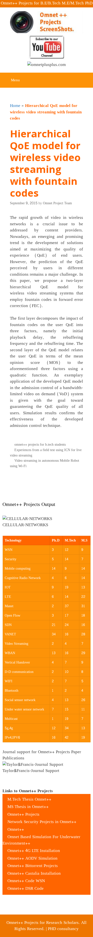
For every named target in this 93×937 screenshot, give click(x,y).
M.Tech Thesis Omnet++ (29, 795)
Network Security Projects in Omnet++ (41, 818)
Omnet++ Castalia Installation (34, 869)
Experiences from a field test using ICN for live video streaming (46, 452)
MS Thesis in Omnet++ (28, 803)
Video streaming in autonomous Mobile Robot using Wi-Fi (44, 463)
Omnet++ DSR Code (25, 884)
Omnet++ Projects (23, 810)
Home (15, 105)
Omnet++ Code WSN (26, 877)
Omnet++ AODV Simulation (32, 854)
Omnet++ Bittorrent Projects (32, 862)
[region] (46, 522)
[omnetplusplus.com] (46, 66)
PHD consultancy (63, 929)
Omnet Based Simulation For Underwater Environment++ (41, 836)
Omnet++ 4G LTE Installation (33, 847)
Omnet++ (15, 825)
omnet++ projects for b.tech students (40, 444)
